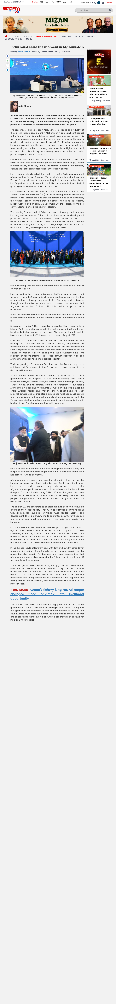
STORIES (15, 36)
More (29, 39)
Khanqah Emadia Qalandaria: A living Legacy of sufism (98, 121)
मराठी (59, 2)
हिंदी (41, 2)
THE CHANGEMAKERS (46, 36)
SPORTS (79, 36)
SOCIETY (27, 36)
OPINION (91, 36)
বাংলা (70, 2)
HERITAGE (66, 36)
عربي (65, 2)
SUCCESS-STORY (13, 38)
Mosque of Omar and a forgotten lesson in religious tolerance (100, 151)
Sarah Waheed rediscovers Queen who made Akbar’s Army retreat (98, 93)
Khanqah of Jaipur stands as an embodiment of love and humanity (98, 182)
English (35, 2)
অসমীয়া (52, 2)
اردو (46, 2)
